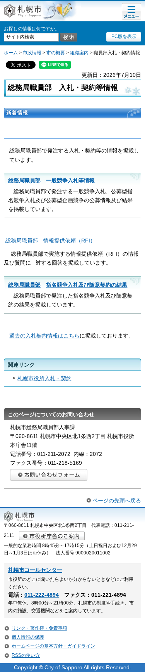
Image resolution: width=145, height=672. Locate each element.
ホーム (11, 52)
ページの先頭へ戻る (116, 500)
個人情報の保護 (28, 637)
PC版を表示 (123, 36)
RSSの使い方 (26, 655)
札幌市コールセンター (35, 570)
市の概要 (55, 52)
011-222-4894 (41, 595)
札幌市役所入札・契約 (44, 378)
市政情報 (32, 52)
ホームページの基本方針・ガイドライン (53, 646)
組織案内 (79, 52)
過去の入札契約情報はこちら (44, 336)
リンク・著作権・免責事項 (39, 628)
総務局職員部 (51, 180)
